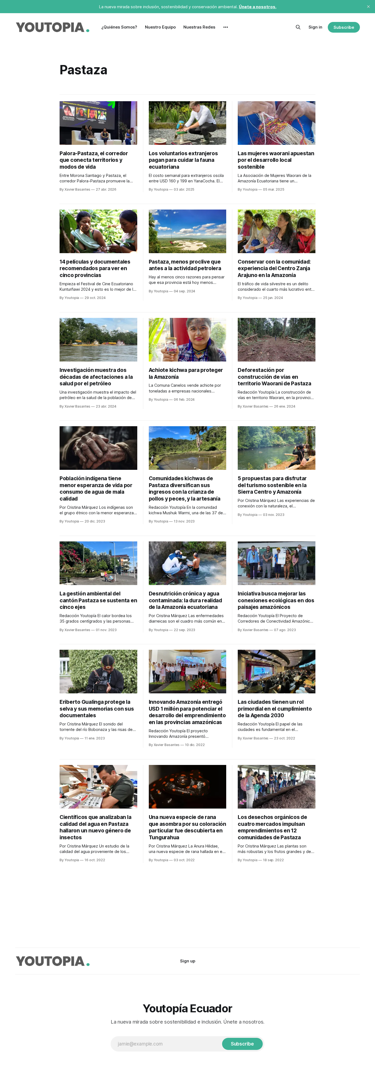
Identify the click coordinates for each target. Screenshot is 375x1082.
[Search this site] (298, 27)
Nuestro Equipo (160, 27)
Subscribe (344, 27)
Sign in (315, 27)
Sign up (187, 961)
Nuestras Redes (199, 27)
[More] (225, 27)
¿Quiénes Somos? (119, 27)
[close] (368, 6)
